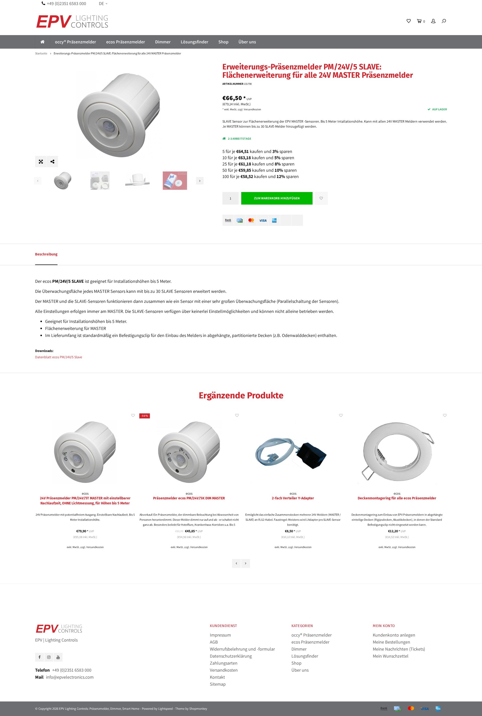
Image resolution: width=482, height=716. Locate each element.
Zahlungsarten (223, 663)
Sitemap (218, 684)
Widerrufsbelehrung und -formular (242, 649)
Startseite (41, 53)
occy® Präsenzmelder (75, 42)
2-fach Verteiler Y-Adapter (189, 498)
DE (101, 3)
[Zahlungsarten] (228, 220)
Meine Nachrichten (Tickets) (399, 649)
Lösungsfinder (194, 42)
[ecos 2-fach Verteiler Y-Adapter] (189, 452)
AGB (214, 642)
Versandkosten (252, 109)
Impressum (220, 635)
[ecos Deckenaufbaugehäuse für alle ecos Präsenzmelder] (397, 452)
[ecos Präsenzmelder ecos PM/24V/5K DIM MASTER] (85, 452)
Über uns (247, 42)
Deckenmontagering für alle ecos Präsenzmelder (293, 498)
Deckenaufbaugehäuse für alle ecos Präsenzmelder (396, 498)
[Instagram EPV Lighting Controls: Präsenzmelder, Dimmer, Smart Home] (48, 657)
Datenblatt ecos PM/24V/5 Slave (58, 357)
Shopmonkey (198, 708)
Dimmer (163, 42)
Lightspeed (165, 708)
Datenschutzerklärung (231, 656)
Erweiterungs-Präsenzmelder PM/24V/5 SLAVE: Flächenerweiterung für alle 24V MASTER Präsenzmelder (117, 53)
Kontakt (217, 677)
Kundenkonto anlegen (394, 635)
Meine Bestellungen (391, 642)
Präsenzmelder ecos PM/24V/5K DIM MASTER (85, 498)
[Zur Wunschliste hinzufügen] (321, 198)
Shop (223, 42)
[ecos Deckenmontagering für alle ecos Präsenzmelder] (293, 452)
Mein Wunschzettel (390, 656)
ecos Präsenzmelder (125, 42)
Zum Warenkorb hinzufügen (277, 198)
